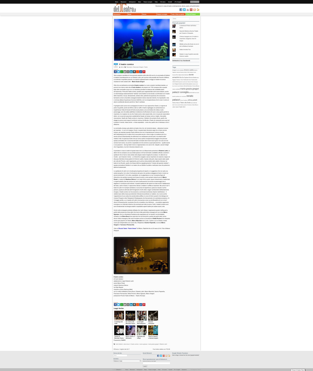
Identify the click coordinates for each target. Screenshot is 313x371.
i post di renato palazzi (187, 84)
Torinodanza (189, 104)
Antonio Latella (189, 70)
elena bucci (127, 344)
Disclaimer (184, 369)
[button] (138, 268)
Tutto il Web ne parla (177, 14)
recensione (184, 96)
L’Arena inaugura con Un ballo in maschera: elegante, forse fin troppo (189, 39)
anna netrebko (180, 70)
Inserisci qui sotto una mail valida (149, 361)
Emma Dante (192, 77)
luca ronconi (174, 86)
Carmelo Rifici (175, 74)
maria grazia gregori (153, 344)
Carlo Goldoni (119, 344)
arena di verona (180, 72)
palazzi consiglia (180, 92)
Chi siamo (162, 2)
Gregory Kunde (178, 84)
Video (156, 2)
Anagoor (174, 70)
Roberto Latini (163, 344)
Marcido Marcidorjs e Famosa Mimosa (191, 86)
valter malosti (175, 107)
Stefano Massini (176, 102)
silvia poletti (192, 100)
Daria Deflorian (185, 74)
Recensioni (123, 2)
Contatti (170, 2)
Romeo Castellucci (184, 100)
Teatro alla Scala (185, 102)
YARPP (123, 340)
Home (116, 2)
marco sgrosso (143, 344)
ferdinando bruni (187, 79)
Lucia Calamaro (181, 86)
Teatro (146, 67)
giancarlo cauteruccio (183, 81)
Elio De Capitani (184, 77)
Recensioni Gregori (138, 67)
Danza (144, 14)
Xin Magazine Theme (196, 369)
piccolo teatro (192, 92)
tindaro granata (184, 104)
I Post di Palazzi (191, 14)
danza (180, 75)
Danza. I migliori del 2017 (122, 349)
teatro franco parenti (176, 104)
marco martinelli (176, 89)
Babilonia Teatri (193, 72)
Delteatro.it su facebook (181, 60)
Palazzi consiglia (148, 2)
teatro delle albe (194, 102)
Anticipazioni (132, 2)
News (139, 2)
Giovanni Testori (191, 81)
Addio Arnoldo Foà (185, 49)
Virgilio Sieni (182, 107)
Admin (122, 67)
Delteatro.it (118, 369)
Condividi (116, 69)
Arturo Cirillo (187, 72)
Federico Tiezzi (179, 79)
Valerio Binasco (195, 104)
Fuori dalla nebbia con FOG (161, 349)
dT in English (178, 2)
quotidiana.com (178, 96)
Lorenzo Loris (195, 84)
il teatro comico (134, 344)
